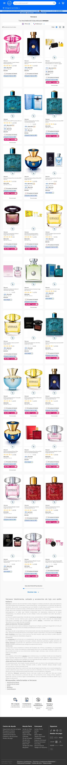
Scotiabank (37, 738)
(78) (36, 181)
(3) (55, 124)
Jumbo (36, 731)
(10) (15, 510)
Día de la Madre (27, 738)
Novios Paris (26, 742)
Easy (35, 733)
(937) (36, 65)
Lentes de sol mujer (13, 684)
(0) (56, 65)
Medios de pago (8, 738)
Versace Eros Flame (13, 682)
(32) (57, 346)
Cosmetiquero (11, 689)
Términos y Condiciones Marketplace (44, 761)
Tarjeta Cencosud (39, 736)
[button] (33, 8)
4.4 (13, 181)
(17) (15, 401)
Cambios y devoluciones (10, 736)
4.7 (13, 65)
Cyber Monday (27, 734)
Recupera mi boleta (9, 731)
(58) (15, 454)
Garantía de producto (9, 734)
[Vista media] (60, 27)
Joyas (8, 685)
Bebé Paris (26, 744)
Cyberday (25, 736)
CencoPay (37, 744)
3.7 (55, 236)
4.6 (13, 122)
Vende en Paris (27, 729)
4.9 (34, 236)
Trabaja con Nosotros (40, 747)
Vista (53, 27)
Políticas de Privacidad (24, 763)
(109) (15, 122)
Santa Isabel (38, 734)
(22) (15, 181)
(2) (55, 291)
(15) (36, 292)
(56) (57, 454)
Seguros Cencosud (40, 740)
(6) (13, 236)
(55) (36, 564)
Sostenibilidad (27, 731)
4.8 (55, 454)
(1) (13, 346)
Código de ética (37, 763)
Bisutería (9, 687)
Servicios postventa (9, 733)
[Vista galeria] (63, 27)
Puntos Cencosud (39, 742)
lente (29, 620)
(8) (36, 236)
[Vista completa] (56, 27)
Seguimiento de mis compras (12, 729)
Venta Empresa (39, 745)
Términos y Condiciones (24, 761)
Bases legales (47, 763)
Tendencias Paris (28, 745)
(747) (15, 65)
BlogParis (25, 747)
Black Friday (26, 733)
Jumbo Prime (38, 729)
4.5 (34, 65)
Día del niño (26, 740)
